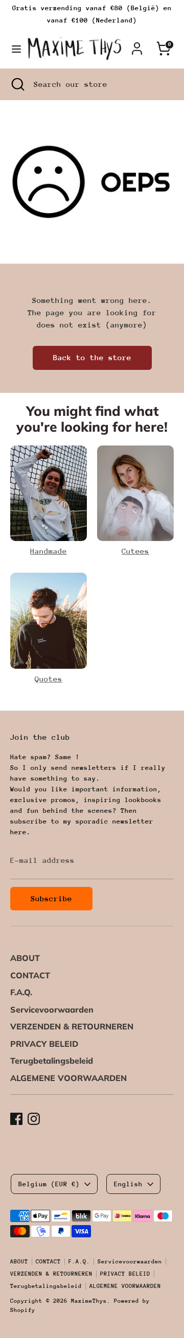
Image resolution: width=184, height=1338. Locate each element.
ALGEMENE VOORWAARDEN (68, 1078)
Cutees (135, 551)
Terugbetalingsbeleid (51, 1060)
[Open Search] (17, 84)
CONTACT (30, 975)
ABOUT (25, 958)
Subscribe (51, 898)
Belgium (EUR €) (49, 1184)
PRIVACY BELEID (44, 1044)
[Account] (137, 44)
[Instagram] (34, 1119)
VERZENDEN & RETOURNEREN (71, 1026)
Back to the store (92, 357)
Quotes (48, 678)
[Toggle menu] (13, 48)
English (128, 1184)
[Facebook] (16, 1119)
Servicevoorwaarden (52, 1009)
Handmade (48, 551)
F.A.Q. (21, 992)
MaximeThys (89, 1301)
